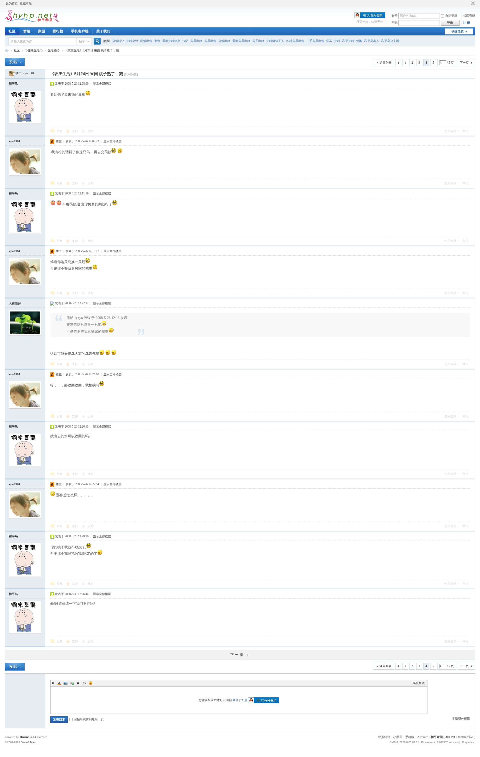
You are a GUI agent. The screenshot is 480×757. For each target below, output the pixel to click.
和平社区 (7, 50)
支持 (75, 131)
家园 (41, 31)
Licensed (42, 737)
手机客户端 (79, 31)
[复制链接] (131, 74)
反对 (91, 131)
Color (59, 683)
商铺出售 (146, 41)
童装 (157, 41)
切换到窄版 (472, 3)
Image (65, 683)
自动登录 (451, 15)
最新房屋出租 (241, 41)
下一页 (464, 62)
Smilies (90, 683)
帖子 (82, 41)
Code (84, 683)
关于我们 (103, 31)
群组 (26, 31)
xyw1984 (28, 73)
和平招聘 (348, 41)
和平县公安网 (390, 41)
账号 (395, 15)
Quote (78, 683)
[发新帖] (15, 62)
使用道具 (450, 131)
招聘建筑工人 (275, 41)
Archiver (422, 737)
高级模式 (419, 683)
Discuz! (24, 737)
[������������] (468, 3)
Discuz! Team (28, 742)
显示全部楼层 (102, 83)
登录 (235, 700)
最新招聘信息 (171, 41)
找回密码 (469, 15)
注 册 (466, 22)
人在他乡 (15, 303)
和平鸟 (13, 83)
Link (71, 683)
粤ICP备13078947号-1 (459, 737)
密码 (395, 22)
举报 (465, 131)
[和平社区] (41, 21)
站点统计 (384, 737)
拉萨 (185, 41)
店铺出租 (224, 41)
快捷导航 (458, 31)
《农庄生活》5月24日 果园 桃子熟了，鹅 (92, 50)
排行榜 (58, 31)
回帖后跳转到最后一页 (89, 719)
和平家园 (437, 737)
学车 (329, 41)
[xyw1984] (12, 73)
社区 (12, 31)
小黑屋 (397, 737)
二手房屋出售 (315, 41)
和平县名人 (371, 41)
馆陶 (359, 41)
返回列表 (386, 62)
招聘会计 (132, 41)
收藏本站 (26, 3)
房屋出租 (196, 41)
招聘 (337, 41)
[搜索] (96, 41)
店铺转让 (118, 41)
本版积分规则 (461, 718)
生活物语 (54, 50)
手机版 (409, 737)
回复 (59, 131)
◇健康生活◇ (34, 50)
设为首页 (12, 3)
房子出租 (258, 41)
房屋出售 (210, 41)
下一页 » (240, 655)
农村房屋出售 (295, 41)
